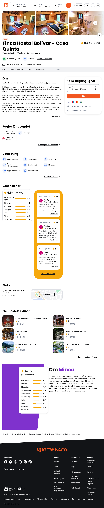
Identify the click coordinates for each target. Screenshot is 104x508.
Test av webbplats (78, 499)
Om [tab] (3, 69)
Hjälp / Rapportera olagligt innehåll (59, 488)
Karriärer (90, 472)
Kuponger (54, 499)
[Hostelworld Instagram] (15, 462)
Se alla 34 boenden (44, 59)
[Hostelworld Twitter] (10, 462)
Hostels (56, 461)
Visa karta (21, 53)
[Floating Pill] (95, 23)
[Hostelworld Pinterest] (25, 462)
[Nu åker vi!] (68, 5)
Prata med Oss (59, 483)
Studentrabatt (75, 488)
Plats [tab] (29, 69)
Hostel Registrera (90, 483)
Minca (4, 53)
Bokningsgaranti (76, 472)
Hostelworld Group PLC (91, 461)
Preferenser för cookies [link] (12, 504)
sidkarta (90, 499)
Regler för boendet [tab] (16, 69)
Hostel (5, 39)
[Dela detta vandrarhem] (100, 35)
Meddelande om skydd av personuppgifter (19, 499)
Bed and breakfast (57, 472)
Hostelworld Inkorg (91, 493)
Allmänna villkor (42, 499)
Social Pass (74, 461)
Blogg (73, 467)
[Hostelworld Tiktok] (30, 462)
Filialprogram (91, 488)
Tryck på (90, 467)
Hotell (56, 467)
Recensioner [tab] (40, 69)
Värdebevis (65, 499)
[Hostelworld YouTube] (20, 462)
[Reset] (29, 5)
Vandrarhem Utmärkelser (75, 477)
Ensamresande (76, 483)
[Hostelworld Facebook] (5, 462)
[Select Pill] (93, 5)
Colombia (11, 53)
